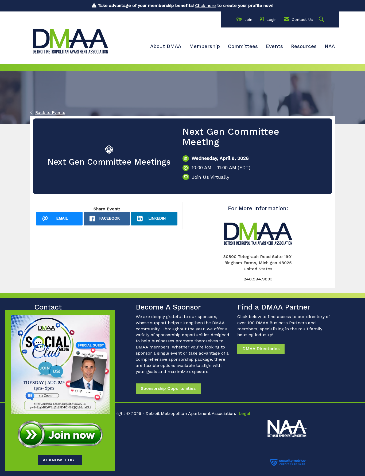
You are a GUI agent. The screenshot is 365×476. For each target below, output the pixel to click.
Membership (204, 46)
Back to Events (50, 112)
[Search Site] (322, 19)
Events (274, 46)
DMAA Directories (260, 348)
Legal (244, 413)
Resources (304, 46)
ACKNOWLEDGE (60, 459)
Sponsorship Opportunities (168, 388)
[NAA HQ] (299, 426)
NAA (330, 46)
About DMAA (165, 46)
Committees (243, 46)
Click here (205, 5)
